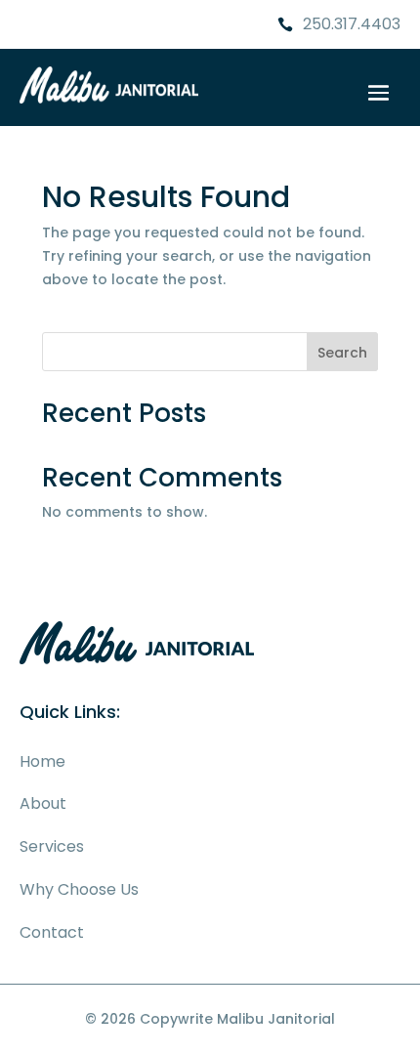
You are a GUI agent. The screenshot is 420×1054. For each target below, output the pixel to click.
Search (342, 352)
